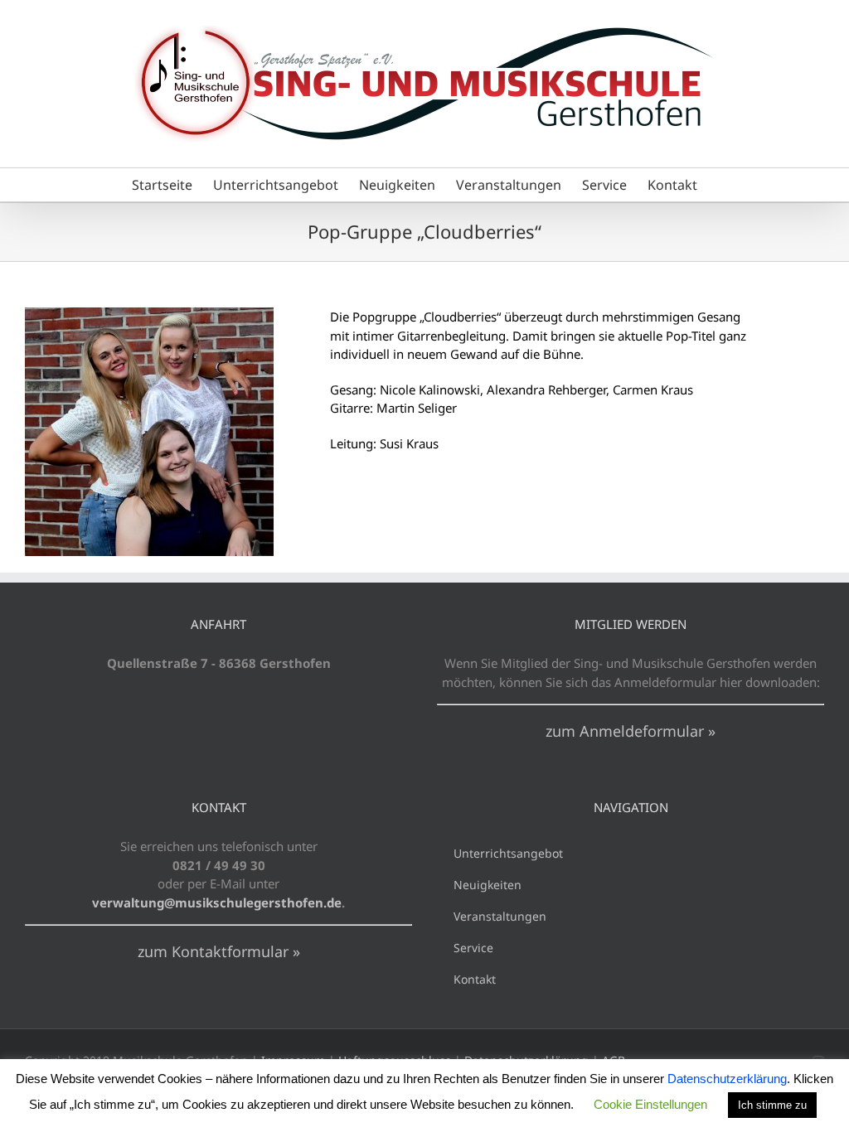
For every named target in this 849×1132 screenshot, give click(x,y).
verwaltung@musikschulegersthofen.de (217, 902)
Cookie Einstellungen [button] (650, 1104)
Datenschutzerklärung (727, 1079)
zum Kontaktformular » (219, 951)
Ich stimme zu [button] (772, 1105)
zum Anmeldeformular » (631, 731)
